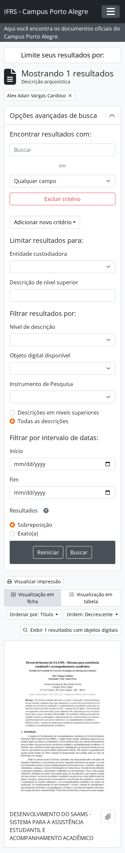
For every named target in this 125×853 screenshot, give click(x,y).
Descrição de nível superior (44, 282)
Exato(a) (28, 533)
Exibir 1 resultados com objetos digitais (73, 630)
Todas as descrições (43, 421)
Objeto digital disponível (40, 355)
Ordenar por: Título (32, 614)
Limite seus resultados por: (62, 54)
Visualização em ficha (35, 598)
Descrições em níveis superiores (58, 412)
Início (16, 451)
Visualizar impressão (37, 581)
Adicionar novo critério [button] (43, 222)
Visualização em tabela (93, 598)
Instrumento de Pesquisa (41, 384)
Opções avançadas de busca (53, 115)
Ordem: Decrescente (90, 614)
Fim (14, 479)
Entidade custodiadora (38, 253)
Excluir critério (62, 199)
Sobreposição (35, 524)
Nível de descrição (32, 327)
